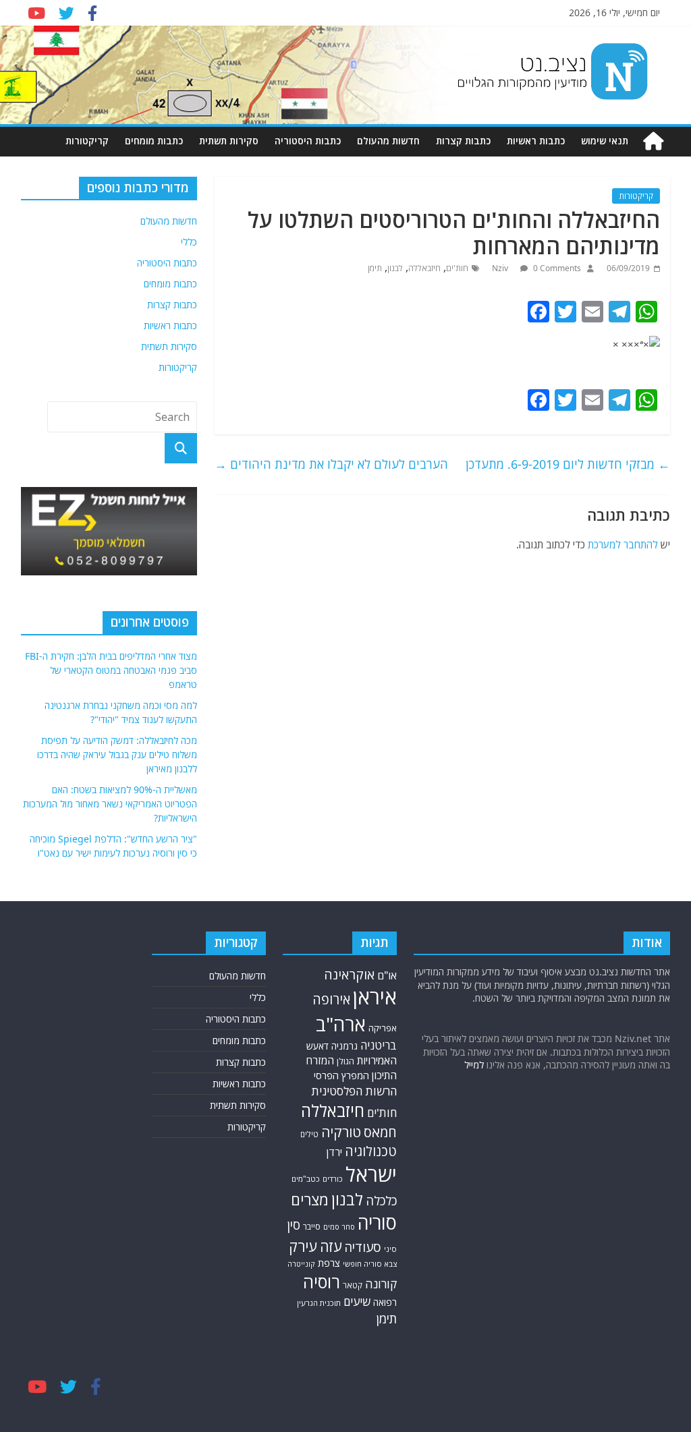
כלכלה (381, 1200)
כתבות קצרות (463, 140)
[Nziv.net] (653, 141)
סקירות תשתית (228, 140)
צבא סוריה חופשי (370, 1264)
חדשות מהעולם (388, 140)
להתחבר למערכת (623, 544)
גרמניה (344, 1045)
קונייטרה (301, 1264)
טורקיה (341, 1131)
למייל (474, 1064)
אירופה (331, 999)
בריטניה (378, 1045)
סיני (390, 1249)
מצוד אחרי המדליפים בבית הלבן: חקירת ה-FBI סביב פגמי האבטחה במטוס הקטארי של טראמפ (111, 670)
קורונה (381, 1284)
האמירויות (377, 1060)
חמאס (380, 1132)
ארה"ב (341, 1024)
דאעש (317, 1045)
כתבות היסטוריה (308, 140)
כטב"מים (306, 1179)
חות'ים (457, 268)
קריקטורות (87, 140)
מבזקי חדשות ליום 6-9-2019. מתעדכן (568, 464)
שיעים (356, 1301)
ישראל (371, 1174)
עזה (330, 1246)
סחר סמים (339, 1227)
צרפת (329, 1262)
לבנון (395, 268)
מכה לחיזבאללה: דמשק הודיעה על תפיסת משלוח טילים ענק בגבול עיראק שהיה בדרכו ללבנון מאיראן (117, 754)
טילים (309, 1133)
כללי (189, 241)
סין (293, 1224)
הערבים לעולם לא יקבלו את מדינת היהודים (331, 464)
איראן (375, 996)
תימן (375, 268)
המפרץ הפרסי (341, 1075)
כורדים (333, 1179)
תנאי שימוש (604, 140)
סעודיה (362, 1247)
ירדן (334, 1152)
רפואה (385, 1302)
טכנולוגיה (371, 1151)
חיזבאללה (424, 268)
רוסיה (321, 1281)
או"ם (387, 975)
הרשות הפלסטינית (354, 1091)
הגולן (345, 1061)
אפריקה (382, 1028)
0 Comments (556, 268)
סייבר (312, 1226)
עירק (303, 1246)
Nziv (501, 268)
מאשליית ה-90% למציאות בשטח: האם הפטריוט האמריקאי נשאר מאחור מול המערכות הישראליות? (110, 803)
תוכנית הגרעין (319, 1303)
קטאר (352, 1285)
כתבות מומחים (154, 140)
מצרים (310, 1199)
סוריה (377, 1222)
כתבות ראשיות (536, 140)
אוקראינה (349, 974)
